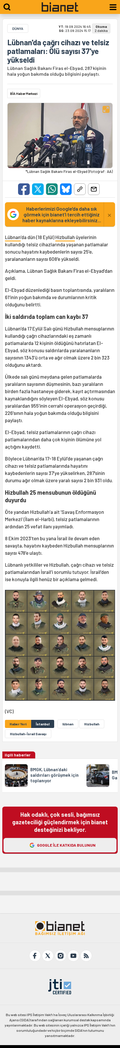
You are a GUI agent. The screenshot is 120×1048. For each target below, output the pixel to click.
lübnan (67, 724)
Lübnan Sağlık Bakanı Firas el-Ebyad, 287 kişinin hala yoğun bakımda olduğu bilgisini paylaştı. (56, 71)
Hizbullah (65, 237)
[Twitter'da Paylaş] (38, 189)
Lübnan (13, 237)
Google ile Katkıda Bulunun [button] (66, 845)
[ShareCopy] (80, 189)
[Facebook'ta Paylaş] (24, 189)
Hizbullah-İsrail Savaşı (28, 734)
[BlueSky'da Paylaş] (66, 189)
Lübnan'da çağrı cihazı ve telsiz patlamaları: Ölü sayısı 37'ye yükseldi (58, 51)
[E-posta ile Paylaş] (94, 189)
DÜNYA (17, 28)
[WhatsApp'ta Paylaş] (52, 189)
